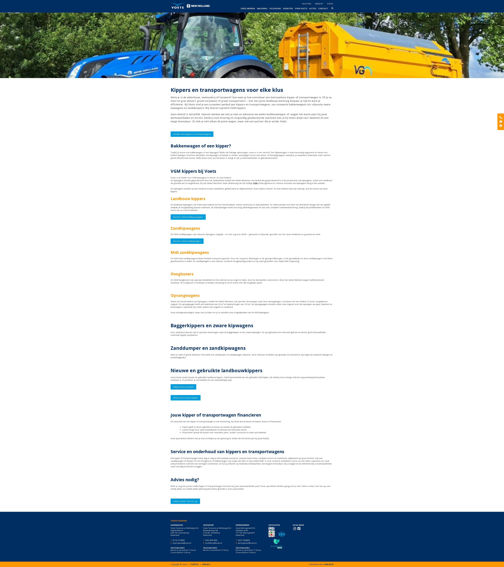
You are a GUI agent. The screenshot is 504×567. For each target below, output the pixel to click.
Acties (312, 8)
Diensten (288, 8)
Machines (262, 8)
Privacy (206, 564)
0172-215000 (179, 540)
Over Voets (301, 8)
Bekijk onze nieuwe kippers (185, 397)
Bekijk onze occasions (183, 387)
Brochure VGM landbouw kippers (188, 217)
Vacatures (306, 4)
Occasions (275, 8)
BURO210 (329, 564)
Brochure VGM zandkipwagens (187, 241)
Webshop (319, 4)
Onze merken (248, 8)
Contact (323, 8)
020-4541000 (211, 540)
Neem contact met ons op (185, 501)
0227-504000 (244, 540)
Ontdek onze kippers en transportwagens (192, 134)
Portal (330, 4)
